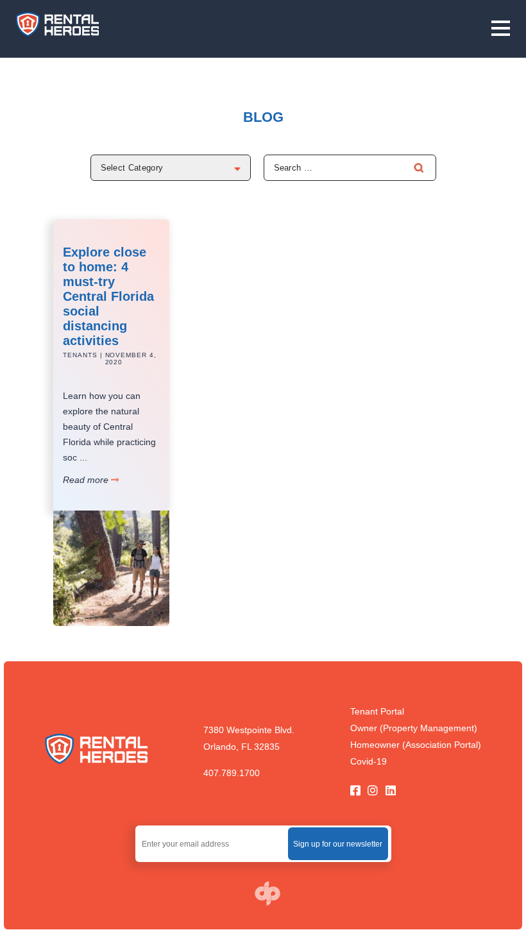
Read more (87, 480)
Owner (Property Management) (413, 728)
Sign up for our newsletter (337, 844)
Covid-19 (368, 761)
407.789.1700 (231, 773)
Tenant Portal (377, 711)
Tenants (80, 355)
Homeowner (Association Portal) (415, 745)
